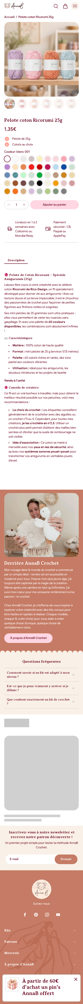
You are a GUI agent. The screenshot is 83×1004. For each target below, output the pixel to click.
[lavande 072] (31, 191)
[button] (54, 204)
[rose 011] (64, 159)
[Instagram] (47, 914)
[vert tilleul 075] (40, 191)
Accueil (9, 17)
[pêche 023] (15, 167)
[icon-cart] (65, 6)
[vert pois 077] (48, 191)
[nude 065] (64, 183)
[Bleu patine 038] (7, 175)
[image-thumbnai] (9, 103)
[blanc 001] (7, 159)
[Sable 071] (23, 191)
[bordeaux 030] (48, 167)
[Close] (75, 979)
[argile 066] (72, 183)
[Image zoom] (41, 59)
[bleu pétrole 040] (15, 175)
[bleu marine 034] (64, 167)
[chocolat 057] (23, 183)
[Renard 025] (23, 167)
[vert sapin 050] (40, 175)
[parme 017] (72, 159)
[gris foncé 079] (64, 191)
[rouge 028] (31, 167)
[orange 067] (7, 191)
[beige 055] (7, 183)
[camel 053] (64, 175)
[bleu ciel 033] (56, 167)
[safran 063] (56, 183)
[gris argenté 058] (31, 183)
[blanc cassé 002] (15, 159)
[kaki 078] (56, 191)
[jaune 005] (40, 159)
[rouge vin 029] (40, 167)
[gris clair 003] (23, 159)
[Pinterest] (36, 914)
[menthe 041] (23, 175)
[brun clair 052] (56, 175)
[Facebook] (25, 914)
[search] (55, 6)
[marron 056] (15, 183)
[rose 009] (56, 159)
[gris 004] (31, 159)
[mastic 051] (48, 175)
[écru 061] (48, 183)
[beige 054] (72, 175)
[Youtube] (58, 914)
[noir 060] (40, 183)
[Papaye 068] (15, 191)
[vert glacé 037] (72, 167)
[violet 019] (7, 167)
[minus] (8, 204)
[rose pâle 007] (48, 159)
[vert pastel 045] (31, 175)
